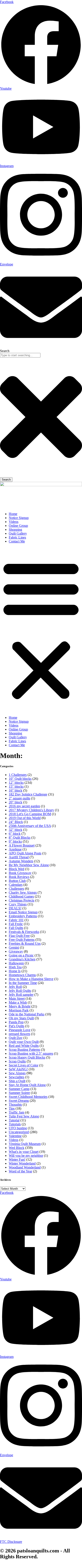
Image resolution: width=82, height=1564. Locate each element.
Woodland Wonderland (25, 1167)
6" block (15, 833)
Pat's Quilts (16, 1026)
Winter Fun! (17, 1159)
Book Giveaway (20, 873)
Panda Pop (16, 1022)
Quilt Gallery (18, 533)
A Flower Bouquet (22, 845)
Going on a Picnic (21, 955)
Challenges (16, 888)
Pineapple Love (19, 1030)
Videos (13, 522)
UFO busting (18, 1128)
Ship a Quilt (17, 1081)
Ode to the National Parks (26, 1014)
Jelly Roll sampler (21, 994)
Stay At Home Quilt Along (27, 1085)
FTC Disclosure (11, 1541)
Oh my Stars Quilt (21, 1018)
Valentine (15, 1136)
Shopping (15, 529)
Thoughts (15, 1104)
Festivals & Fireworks (24, 932)
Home (13, 514)
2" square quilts (19, 798)
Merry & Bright (19, 1006)
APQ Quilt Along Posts (25, 853)
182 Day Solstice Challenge (28, 794)
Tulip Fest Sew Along (24, 1116)
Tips (12, 1108)
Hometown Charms (22, 975)
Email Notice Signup (23, 912)
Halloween (16, 963)
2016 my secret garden (24, 806)
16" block (15, 790)
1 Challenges (18, 775)
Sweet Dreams (19, 1100)
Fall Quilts (16, 928)
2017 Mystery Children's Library (31, 810)
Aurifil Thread (19, 857)
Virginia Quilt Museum (25, 1144)
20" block (15, 802)
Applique (15, 849)
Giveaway (16, 951)
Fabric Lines (17, 537)
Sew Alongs (17, 1073)
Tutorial (14, 1120)
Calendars (16, 884)
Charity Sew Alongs (23, 892)
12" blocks (16, 782)
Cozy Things (18, 904)
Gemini (14, 947)
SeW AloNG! (18, 1069)
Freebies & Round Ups (25, 943)
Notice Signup (19, 518)
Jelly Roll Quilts (20, 990)
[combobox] (20, 355)
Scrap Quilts (17, 1061)
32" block (15, 830)
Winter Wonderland (22, 1163)
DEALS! (15, 908)
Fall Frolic (16, 924)
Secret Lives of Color (23, 1065)
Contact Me (17, 541)
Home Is (15, 971)
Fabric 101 (16, 920)
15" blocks (16, 786)
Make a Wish (18, 1002)
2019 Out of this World (25, 818)
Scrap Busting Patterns (24, 1049)
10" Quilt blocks (20, 778)
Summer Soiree (19, 1093)
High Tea (15, 967)
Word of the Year (20, 1171)
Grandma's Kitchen (22, 959)
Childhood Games (21, 896)
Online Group (18, 525)
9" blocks (15, 841)
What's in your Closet (23, 1151)
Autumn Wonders (21, 861)
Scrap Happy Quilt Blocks (27, 1057)
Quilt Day (16, 1038)
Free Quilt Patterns (22, 939)
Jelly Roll (15, 987)
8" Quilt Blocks (19, 837)
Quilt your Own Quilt (24, 1042)
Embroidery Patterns (23, 916)
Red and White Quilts (24, 1045)
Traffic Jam (16, 1112)
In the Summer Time (23, 983)
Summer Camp (19, 1089)
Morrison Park (19, 1010)
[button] (41, 629)
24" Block (16, 822)
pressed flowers (19, 1034)
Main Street (17, 998)
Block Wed (16, 869)
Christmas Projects (21, 900)
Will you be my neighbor (26, 1155)
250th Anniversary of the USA (30, 826)
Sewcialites (16, 1077)
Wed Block (16, 1148)
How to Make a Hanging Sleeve (31, 979)
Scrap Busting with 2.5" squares (31, 1053)
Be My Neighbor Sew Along (29, 865)
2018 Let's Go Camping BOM (30, 814)
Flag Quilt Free (19, 936)
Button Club (17, 881)
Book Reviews (19, 877)
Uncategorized (19, 1132)
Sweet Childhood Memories (28, 1097)
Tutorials (15, 1124)
